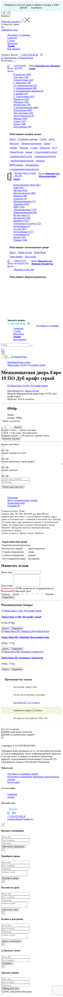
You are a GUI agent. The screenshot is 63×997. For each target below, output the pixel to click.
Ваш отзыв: (7, 585)
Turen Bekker (16, 256)
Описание (12, 497)
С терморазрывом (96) (25, 88)
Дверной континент (31, 143)
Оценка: (5, 594)
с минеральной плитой (21, 160)
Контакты (12, 43)
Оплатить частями (11, 439)
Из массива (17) (21, 215)
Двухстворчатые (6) (23, 115)
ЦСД (54, 147)
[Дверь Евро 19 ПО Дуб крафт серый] (27, 385)
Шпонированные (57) (24, 201)
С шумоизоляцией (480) (25, 107)
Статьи (11, 40)
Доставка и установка (18, 35)
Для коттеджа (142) (23, 80)
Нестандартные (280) (24, 193)
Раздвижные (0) (21, 226)
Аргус (52, 139)
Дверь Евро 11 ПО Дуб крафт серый (21, 617)
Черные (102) (20, 118)
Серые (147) (19, 121)
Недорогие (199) (22, 218)
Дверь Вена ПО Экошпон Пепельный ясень (25, 637)
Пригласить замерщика (13, 846)
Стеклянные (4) (21, 234)
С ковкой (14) (20, 93)
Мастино (14, 143)
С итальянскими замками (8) (28, 91)
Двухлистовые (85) (23, 113)
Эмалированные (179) (24, 209)
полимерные (32, 165)
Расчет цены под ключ (13, 487)
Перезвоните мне (10, 989)
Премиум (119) (21, 99)
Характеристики (16, 503)
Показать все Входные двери (44, 67)
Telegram (13, 809)
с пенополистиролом (45, 156)
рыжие (28, 152)
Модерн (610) (20, 190)
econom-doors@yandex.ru (20, 819)
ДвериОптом (16, 152)
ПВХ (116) (18, 207)
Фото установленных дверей (22, 500)
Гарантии (12, 37)
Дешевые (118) (21, 102)
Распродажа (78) (21, 104)
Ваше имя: (6, 572)
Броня (47, 143)
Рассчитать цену (10, 909)
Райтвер (24, 147)
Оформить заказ (9, 29)
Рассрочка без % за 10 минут (26, 702)
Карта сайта (13, 782)
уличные (40, 160)
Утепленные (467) (22, 110)
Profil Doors (40, 252)
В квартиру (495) (22, 74)
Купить (18, 427)
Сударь (34, 147)
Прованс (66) (20, 196)
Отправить (7, 963)
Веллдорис (30, 256)
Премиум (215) (21, 220)
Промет (14, 147)
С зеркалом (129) (22, 82)
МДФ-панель (16, 165)
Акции (11, 797)
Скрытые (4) (19, 198)
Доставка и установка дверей (22, 774)
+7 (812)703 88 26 (29, 54)
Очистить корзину (11, 21)
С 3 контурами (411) (23, 96)
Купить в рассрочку (11, 941)
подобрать (36, 7)
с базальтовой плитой (46, 152)
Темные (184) (20, 240)
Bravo (13, 139)
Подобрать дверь (10, 878)
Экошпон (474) (21, 204)
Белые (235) (19, 237)
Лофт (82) (18, 187)
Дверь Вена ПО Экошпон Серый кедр (22, 657)
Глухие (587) (20, 229)
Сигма (43, 139)
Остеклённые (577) (23, 231)
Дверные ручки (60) (23, 269)
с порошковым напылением (24, 169)
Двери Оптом (25, 252)
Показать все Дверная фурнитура (42, 262)
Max (14, 812)
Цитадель (45, 147)
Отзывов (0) (13, 505)
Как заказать (13, 48)
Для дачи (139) (21, 77)
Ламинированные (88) (25, 212)
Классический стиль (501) (27, 185)
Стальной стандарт (28, 139)
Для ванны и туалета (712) (27, 223)
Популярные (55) (22, 126)
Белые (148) (19, 124)
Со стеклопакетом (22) (25, 85)
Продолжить (8, 597)
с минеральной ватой (21, 156)
